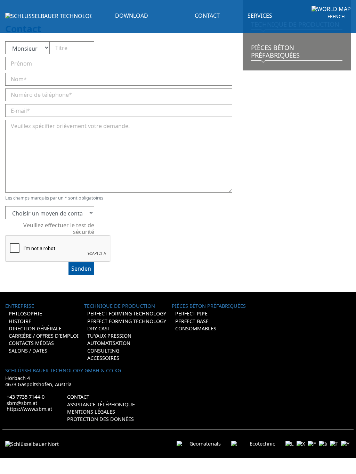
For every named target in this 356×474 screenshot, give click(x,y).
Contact (78, 396)
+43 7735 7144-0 (25, 396)
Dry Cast (98, 328)
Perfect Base (192, 321)
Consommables (195, 328)
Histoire (20, 321)
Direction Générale (35, 328)
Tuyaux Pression (109, 335)
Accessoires (103, 358)
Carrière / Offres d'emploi (44, 335)
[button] (331, 9)
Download (131, 15)
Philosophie (25, 313)
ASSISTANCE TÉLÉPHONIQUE (101, 404)
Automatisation (108, 343)
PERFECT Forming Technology (126, 321)
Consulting (103, 350)
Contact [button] (207, 15)
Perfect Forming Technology (126, 313)
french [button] (336, 16)
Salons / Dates (28, 350)
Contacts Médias (31, 343)
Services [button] (260, 15)
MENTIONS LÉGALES (91, 411)
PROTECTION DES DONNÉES (100, 419)
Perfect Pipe (191, 313)
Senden (81, 268)
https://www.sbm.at (29, 409)
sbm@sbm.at (22, 403)
